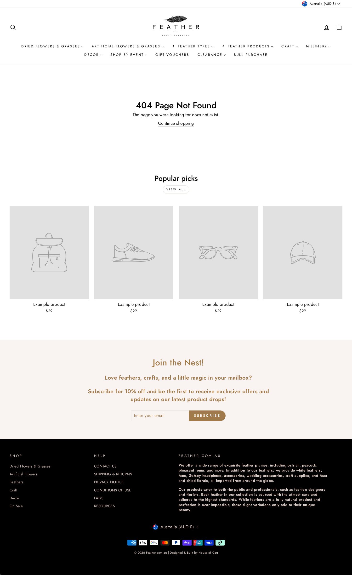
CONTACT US (105, 466)
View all (176, 189)
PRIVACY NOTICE (108, 482)
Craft (13, 490)
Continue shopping (176, 123)
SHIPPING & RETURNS (113, 474)
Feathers (16, 482)
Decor (14, 498)
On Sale (16, 506)
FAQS (98, 498)
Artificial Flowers (23, 474)
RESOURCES (104, 506)
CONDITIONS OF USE (112, 490)
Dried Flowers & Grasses (30, 466)
